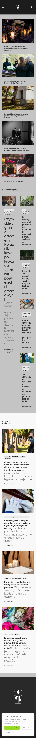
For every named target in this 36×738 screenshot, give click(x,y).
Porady (25, 213)
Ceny (24, 210)
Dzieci (11, 634)
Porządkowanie (17, 578)
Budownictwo (9, 210)
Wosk (24, 578)
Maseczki (22, 456)
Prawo (25, 370)
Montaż (19, 517)
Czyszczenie (26, 264)
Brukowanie (26, 313)
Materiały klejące (7, 212)
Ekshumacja (26, 367)
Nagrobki (26, 211)
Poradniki (8, 214)
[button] (3, 7)
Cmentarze (15, 456)
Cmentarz (7, 456)
